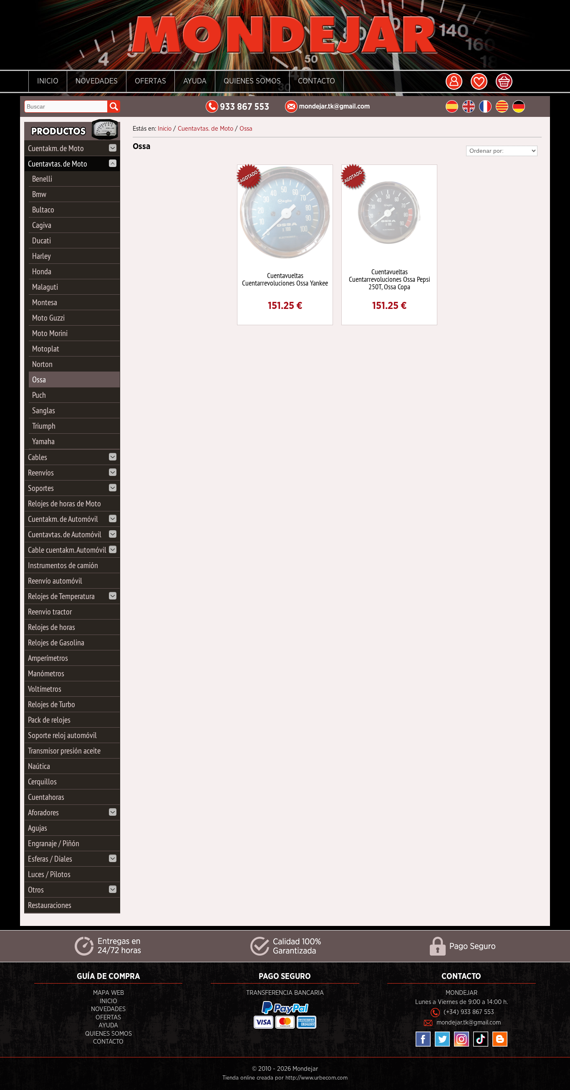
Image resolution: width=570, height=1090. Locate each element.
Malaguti (45, 286)
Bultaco (43, 209)
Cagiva (41, 225)
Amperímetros (48, 657)
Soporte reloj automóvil (62, 735)
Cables (37, 457)
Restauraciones (49, 905)
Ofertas (150, 81)
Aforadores (43, 812)
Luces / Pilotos (49, 874)
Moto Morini (50, 333)
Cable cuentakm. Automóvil (67, 549)
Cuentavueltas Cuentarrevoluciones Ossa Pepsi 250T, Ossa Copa (389, 279)
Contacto (316, 81)
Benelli (42, 178)
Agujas (37, 827)
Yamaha (43, 441)
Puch (39, 394)
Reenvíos (41, 472)
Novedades (97, 81)
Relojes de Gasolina (56, 642)
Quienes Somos (252, 81)
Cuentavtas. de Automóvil (64, 534)
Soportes (41, 488)
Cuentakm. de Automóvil (63, 518)
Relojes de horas (51, 627)
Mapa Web (108, 993)
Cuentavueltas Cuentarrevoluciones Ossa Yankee (285, 279)
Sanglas (43, 410)
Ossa (39, 379)
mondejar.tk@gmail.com (468, 1022)
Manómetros (46, 673)
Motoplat (45, 348)
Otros (36, 889)
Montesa (44, 302)
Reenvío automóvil (55, 580)
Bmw (39, 194)
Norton (42, 364)
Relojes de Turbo (51, 704)
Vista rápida (285, 212)
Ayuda (195, 81)
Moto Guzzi (48, 317)
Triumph (43, 425)
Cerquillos (42, 781)
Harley (41, 255)
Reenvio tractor (50, 611)
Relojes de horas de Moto (64, 503)
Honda (41, 271)
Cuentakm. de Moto (56, 148)
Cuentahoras (46, 797)
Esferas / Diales (50, 858)
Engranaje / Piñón (53, 843)
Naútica (39, 766)
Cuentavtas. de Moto (57, 163)
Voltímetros (44, 688)
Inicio (47, 81)
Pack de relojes (49, 719)
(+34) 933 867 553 (469, 1012)
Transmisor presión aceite (64, 750)
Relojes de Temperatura (61, 596)
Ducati (41, 240)
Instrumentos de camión (63, 565)
